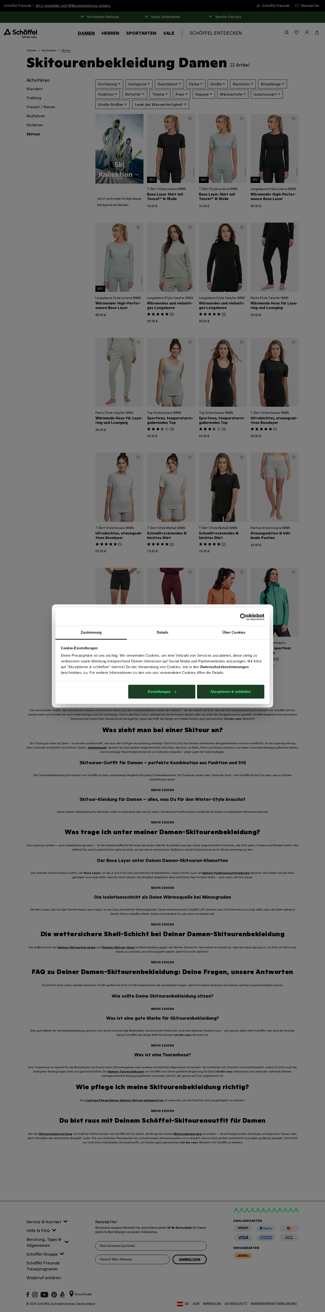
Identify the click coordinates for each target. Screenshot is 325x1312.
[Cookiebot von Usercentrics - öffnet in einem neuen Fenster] (243, 617)
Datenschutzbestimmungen (224, 667)
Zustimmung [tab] (91, 632)
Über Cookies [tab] (233, 632)
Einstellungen (159, 692)
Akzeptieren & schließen (230, 692)
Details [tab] (162, 632)
